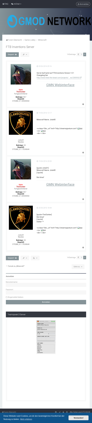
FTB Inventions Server (20, 47)
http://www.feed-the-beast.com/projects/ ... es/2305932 (58, 78)
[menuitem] (5, 4)
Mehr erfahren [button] (26, 419)
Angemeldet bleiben (15, 297)
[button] (78, 54)
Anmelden (10, 276)
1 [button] (81, 54)
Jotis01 (21, 140)
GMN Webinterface (60, 85)
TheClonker (20, 92)
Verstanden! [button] (78, 418)
